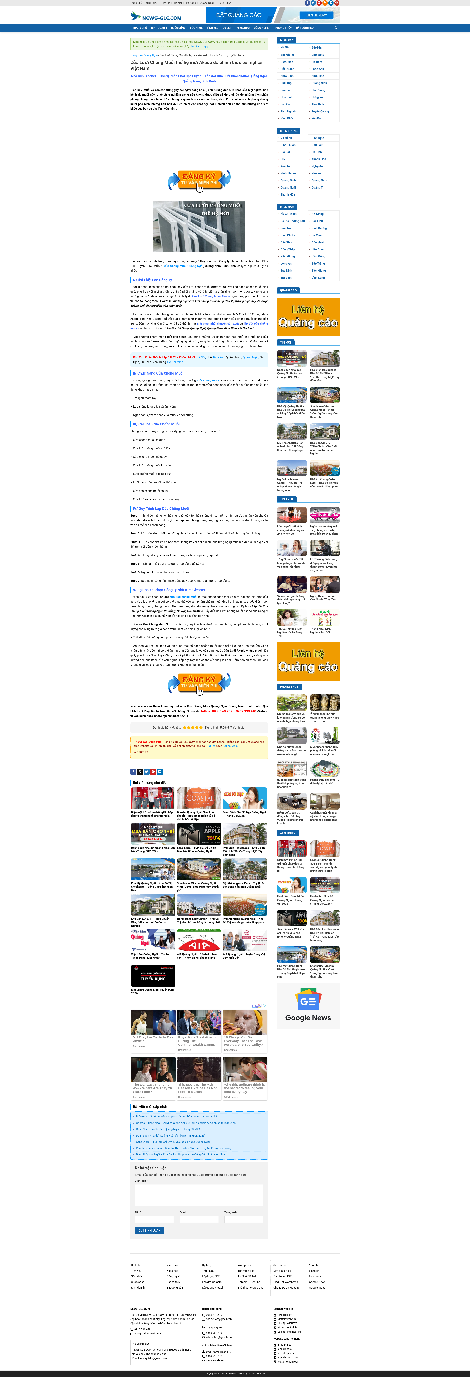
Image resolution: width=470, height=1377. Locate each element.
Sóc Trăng (318, 263)
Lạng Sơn (318, 69)
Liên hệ (166, 2)
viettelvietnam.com (288, 1361)
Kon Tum (286, 166)
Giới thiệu (151, 2)
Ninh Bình (318, 76)
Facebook (315, 1276)
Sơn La (285, 90)
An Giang (318, 214)
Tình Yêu (212, 28)
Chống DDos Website (286, 1287)
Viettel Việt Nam (287, 1319)
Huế (283, 159)
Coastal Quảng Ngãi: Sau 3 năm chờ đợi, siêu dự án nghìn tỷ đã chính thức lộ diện (186, 1123)
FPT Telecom (285, 1314)
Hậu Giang (318, 249)
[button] (336, 28)
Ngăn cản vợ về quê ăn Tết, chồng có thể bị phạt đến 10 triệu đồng (324, 530)
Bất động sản (175, 1287)
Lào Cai (285, 104)
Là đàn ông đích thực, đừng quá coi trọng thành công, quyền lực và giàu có (323, 565)
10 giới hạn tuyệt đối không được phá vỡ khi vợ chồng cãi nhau (291, 563)
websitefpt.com (286, 1353)
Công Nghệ (261, 28)
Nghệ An (317, 166)
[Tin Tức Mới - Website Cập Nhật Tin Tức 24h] (158, 15)
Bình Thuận (288, 145)
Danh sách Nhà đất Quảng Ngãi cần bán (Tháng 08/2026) (170, 1135)
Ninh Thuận (288, 173)
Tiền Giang (319, 270)
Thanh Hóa (288, 194)
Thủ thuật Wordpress (250, 1287)
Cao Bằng (318, 54)
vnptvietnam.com (288, 1357)
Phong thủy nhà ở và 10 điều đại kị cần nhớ (324, 781)
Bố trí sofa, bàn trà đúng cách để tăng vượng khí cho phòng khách (290, 818)
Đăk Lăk (317, 145)
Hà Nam (317, 62)
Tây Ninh (286, 270)
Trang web (230, 1212)
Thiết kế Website (248, 1276)
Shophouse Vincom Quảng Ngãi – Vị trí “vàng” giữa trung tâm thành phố (324, 412)
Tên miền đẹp (246, 1270)
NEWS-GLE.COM (257, 1373)
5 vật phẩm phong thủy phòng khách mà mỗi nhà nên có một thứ (324, 750)
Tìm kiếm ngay (200, 46)
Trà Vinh (286, 278)
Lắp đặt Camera (212, 1282)
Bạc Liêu (317, 221)
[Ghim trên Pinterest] (153, 772)
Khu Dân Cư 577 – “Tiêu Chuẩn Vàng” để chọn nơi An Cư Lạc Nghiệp (323, 448)
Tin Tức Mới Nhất (287, 1327)
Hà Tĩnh (317, 152)
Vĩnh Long (318, 278)
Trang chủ (136, 2)
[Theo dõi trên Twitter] (313, 3)
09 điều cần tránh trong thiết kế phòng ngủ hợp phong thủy (291, 783)
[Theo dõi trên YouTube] (336, 3)
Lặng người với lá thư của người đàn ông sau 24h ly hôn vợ (291, 530)
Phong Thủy (283, 28)
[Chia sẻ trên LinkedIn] (160, 772)
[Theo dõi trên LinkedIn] (331, 3)
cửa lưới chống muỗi (183, 597)
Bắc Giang (287, 54)
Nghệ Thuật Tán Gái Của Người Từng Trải (323, 597)
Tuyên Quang (320, 111)
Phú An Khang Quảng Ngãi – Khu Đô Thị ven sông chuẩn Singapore (324, 483)
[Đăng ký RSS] (325, 3)
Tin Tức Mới (230, 1373)
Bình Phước (288, 235)
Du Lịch (227, 28)
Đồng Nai (318, 242)
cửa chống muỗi (208, 380)
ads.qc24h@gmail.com (147, 1333)
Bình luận (141, 1180)
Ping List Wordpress (285, 1282)
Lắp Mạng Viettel (212, 1287)
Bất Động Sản (305, 28)
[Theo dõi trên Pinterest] (319, 3)
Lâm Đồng (318, 256)
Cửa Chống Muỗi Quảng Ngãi (183, 266)
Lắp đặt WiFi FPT (287, 1323)
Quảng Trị (318, 187)
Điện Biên (287, 62)
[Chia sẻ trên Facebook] (133, 772)
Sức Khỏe (196, 28)
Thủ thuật (208, 1270)
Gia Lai (285, 152)
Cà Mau (317, 235)
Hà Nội (178, 2)
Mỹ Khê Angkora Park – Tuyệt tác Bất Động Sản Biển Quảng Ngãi (290, 446)
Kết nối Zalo (230, 746)
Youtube (314, 1265)
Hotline (210, 746)
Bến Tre (286, 228)
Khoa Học (243, 28)
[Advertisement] (199, 140)
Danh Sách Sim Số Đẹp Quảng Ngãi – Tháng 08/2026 (168, 1129)
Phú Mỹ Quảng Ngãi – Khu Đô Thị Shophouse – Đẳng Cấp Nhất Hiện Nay (180, 1154)
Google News (317, 1282)
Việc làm (172, 1265)
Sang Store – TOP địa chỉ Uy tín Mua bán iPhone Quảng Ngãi (173, 1142)
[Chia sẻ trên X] (140, 772)
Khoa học (172, 1270)
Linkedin (314, 1270)
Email (184, 1212)
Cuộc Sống (178, 28)
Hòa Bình (286, 97)
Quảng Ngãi (207, 2)
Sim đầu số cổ (282, 1270)
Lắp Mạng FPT (211, 1276)
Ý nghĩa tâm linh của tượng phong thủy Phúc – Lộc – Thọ (324, 717)
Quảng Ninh (319, 83)
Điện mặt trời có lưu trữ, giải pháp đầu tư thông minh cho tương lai (176, 1116)
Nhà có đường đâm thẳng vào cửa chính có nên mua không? (291, 750)
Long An (286, 263)
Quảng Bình (288, 180)
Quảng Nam (319, 180)
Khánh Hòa (319, 159)
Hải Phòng (318, 90)
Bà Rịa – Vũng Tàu (293, 221)
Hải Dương (287, 69)
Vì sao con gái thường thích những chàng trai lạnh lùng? (291, 599)
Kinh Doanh (159, 28)
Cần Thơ (286, 242)
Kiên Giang (288, 256)
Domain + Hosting (249, 1282)
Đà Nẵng (191, 2)
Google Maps (317, 1287)
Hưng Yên (318, 97)
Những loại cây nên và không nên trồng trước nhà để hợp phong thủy (291, 717)
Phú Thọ (286, 83)
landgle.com (285, 1349)
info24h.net (284, 1344)
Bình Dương (319, 228)
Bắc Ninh (317, 47)
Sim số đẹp (280, 1265)
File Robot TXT (282, 1276)
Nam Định (287, 76)
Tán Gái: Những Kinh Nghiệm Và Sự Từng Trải (289, 632)
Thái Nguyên (289, 111)
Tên (138, 1212)
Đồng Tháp (288, 249)
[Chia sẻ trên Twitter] (147, 772)
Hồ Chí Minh (224, 2)
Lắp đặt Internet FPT (289, 1331)
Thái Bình (318, 104)
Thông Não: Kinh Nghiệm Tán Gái (320, 630)
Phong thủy (173, 1282)
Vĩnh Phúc (287, 118)
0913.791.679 (142, 1329)
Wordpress (244, 1265)
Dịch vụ (206, 1265)
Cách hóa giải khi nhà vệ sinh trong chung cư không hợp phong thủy (324, 816)
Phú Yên (317, 173)
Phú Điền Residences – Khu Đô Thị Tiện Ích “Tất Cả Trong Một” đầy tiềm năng (183, 1148)
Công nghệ (173, 1276)
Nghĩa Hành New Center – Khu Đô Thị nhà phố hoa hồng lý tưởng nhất (289, 485)
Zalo (208, 1360)
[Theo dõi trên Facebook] (307, 3)
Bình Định (318, 138)
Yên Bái (316, 118)
